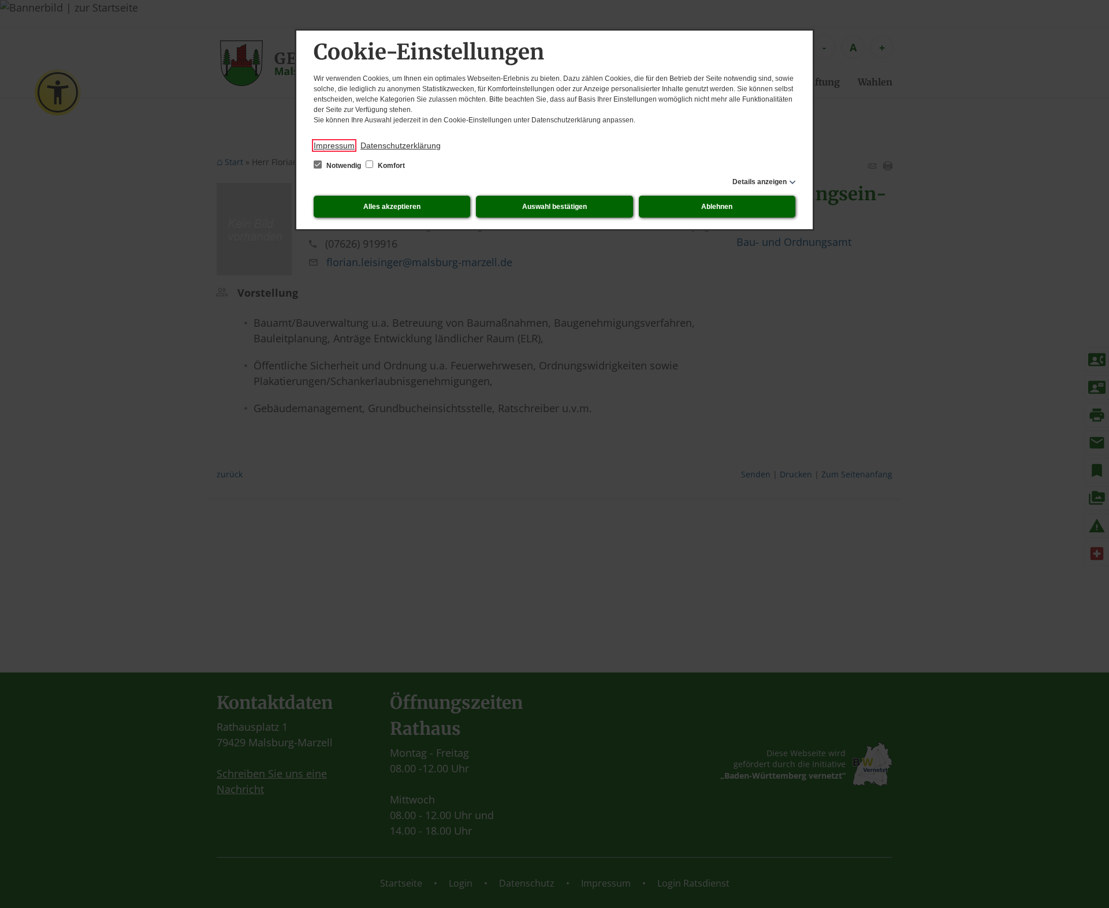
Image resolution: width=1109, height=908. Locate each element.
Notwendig (344, 166)
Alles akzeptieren (391, 207)
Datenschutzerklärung (400, 145)
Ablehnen (716, 207)
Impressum (334, 145)
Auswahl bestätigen (554, 207)
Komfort (390, 166)
